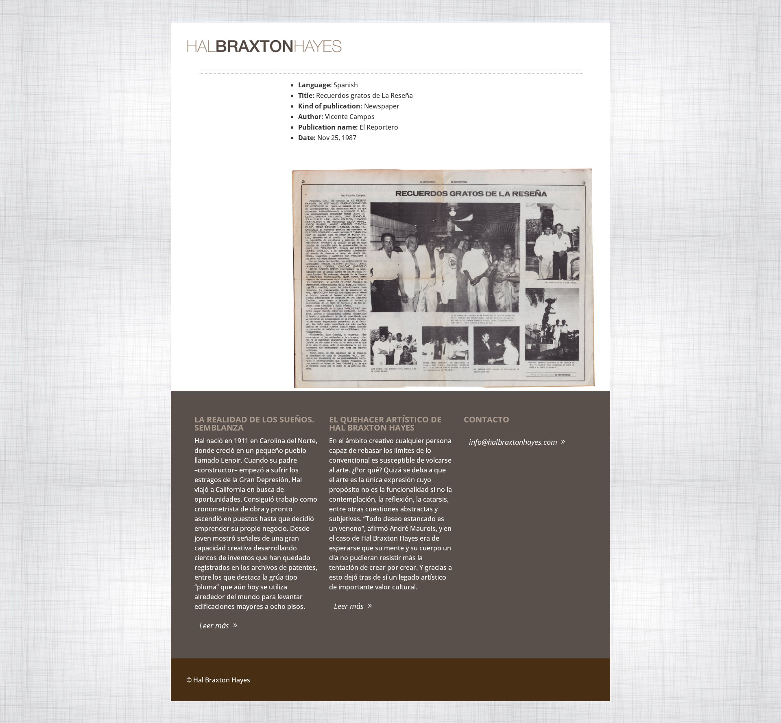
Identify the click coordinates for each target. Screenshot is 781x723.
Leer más (214, 625)
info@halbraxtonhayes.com (513, 442)
